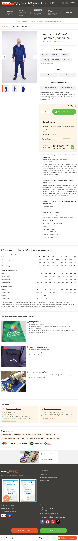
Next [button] (35, 57)
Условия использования (48, 477)
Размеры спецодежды (9, 508)
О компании (44, 471)
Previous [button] (4, 57)
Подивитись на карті (48, 418)
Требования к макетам (9, 512)
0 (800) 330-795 (34, 3)
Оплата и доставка (7, 505)
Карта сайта (44, 480)
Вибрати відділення (9, 421)
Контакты (43, 474)
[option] (19, 57)
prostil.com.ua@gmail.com (49, 514)
